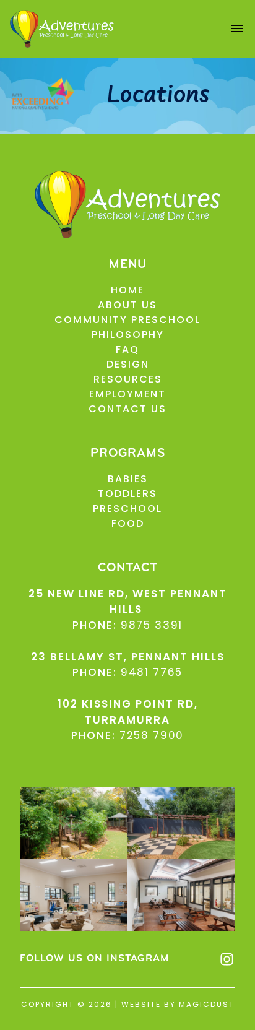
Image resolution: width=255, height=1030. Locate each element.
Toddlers (127, 494)
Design (127, 364)
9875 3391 (152, 625)
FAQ (127, 349)
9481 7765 (152, 672)
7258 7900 (151, 735)
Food (127, 523)
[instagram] (226, 959)
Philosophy (128, 334)
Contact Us (127, 409)
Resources (127, 379)
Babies (128, 479)
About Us (127, 305)
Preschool (127, 508)
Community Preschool (127, 320)
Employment (127, 394)
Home (127, 290)
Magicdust (207, 1004)
